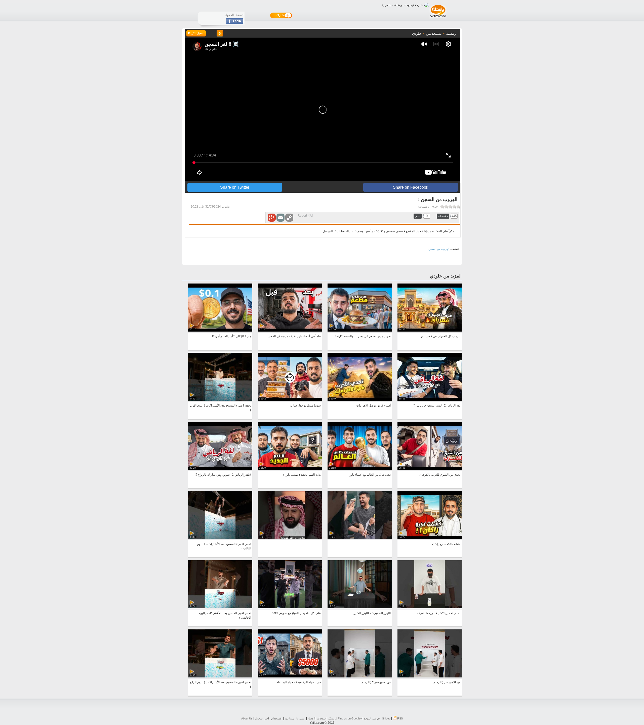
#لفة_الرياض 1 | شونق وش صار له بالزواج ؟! (223, 474)
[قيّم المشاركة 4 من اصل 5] (446, 207)
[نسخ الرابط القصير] (289, 218)
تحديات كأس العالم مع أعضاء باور (370, 474)
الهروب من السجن (438, 248)
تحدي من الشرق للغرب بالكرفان (439, 474)
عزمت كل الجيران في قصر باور (440, 336)
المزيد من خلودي (446, 275)
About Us (247, 718)
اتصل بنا (300, 718)
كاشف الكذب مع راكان (446, 544)
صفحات (321, 718)
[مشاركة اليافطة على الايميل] (280, 218)
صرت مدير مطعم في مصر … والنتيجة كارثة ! (363, 336)
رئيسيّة (332, 718)
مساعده (289, 718)
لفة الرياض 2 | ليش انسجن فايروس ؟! (436, 405)
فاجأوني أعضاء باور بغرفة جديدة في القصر (294, 336)
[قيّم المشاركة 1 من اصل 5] (458, 207)
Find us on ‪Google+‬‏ (350, 718)
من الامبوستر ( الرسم (446, 682)
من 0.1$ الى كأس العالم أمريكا (231, 336)
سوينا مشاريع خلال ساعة (305, 405)
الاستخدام (276, 718)
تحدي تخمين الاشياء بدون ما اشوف (438, 613)
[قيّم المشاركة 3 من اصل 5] (450, 207)
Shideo (386, 718)
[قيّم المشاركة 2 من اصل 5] (454, 207)
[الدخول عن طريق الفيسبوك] (234, 22)
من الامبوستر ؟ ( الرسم (376, 682)
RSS (399, 718)
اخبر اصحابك (262, 718)
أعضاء (311, 718)
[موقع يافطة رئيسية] (438, 18)
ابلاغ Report (305, 215)
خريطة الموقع (372, 718)
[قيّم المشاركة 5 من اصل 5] (442, 207)
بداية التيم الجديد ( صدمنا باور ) (302, 474)
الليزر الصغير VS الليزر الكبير (372, 613)
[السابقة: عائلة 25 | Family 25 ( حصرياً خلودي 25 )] (220, 33)
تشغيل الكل (197, 33)
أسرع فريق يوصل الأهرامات (373, 405)
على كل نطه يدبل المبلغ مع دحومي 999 (296, 613)
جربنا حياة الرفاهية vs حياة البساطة (298, 682)
